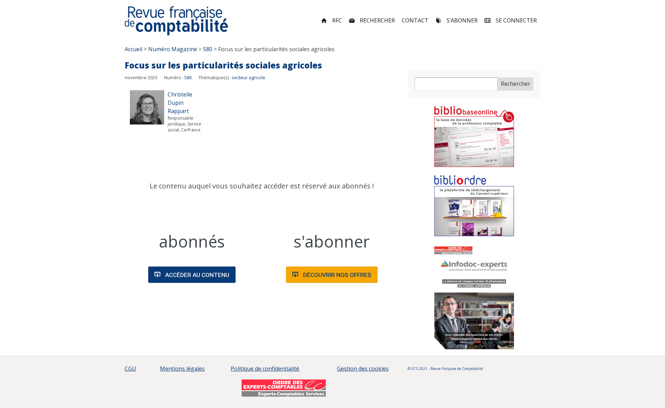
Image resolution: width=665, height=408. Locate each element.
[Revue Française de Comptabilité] (176, 20)
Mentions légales (182, 368)
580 (188, 77)
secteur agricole (248, 77)
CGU (130, 368)
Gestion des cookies (363, 368)
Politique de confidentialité (265, 368)
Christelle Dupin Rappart (180, 103)
